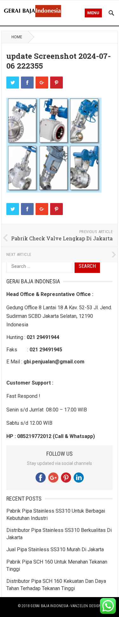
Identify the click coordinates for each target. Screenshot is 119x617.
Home (16, 37)
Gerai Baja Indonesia (49, 606)
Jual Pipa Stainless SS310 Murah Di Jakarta (55, 549)
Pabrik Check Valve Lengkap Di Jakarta (62, 238)
